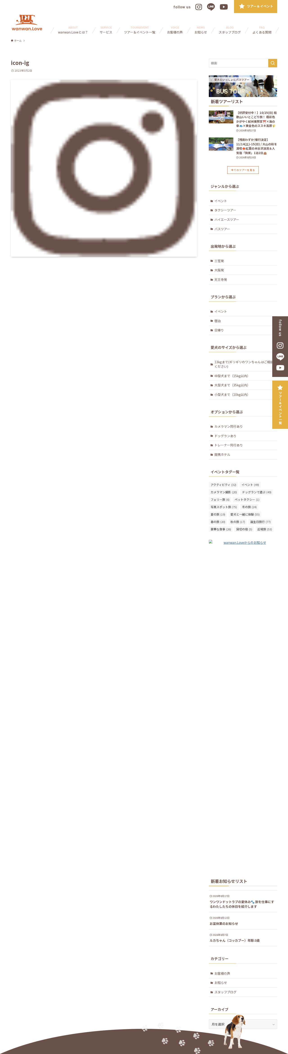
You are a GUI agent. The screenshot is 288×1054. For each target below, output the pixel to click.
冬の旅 (249, 507)
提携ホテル (222, 454)
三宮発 (219, 261)
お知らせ (220, 982)
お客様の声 (222, 973)
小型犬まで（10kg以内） (232, 394)
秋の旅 (237, 522)
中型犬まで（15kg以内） (232, 376)
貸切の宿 (244, 529)
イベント (220, 201)
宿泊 (217, 321)
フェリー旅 (220, 499)
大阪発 (219, 270)
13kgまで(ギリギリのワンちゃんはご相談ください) (243, 364)
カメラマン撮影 (224, 492)
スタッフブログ (225, 992)
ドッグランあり (225, 436)
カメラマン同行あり (228, 426)
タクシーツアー (225, 210)
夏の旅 (218, 514)
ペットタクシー (247, 499)
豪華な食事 (221, 529)
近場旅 (264, 529)
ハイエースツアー (226, 219)
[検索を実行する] (272, 63)
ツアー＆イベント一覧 (280, 408)
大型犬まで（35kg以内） (232, 385)
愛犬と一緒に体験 (245, 514)
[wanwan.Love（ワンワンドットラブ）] (27, 22)
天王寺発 (220, 279)
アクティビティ (223, 485)
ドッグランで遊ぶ (256, 492)
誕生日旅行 (260, 522)
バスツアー (222, 229)
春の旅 (218, 522)
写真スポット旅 (224, 507)
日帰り (219, 330)
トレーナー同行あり (228, 445)
